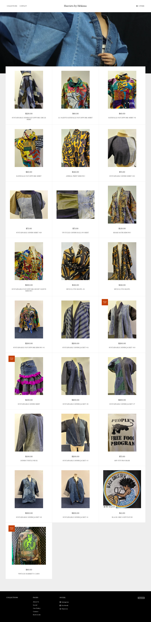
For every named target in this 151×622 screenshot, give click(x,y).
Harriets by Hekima (75, 6)
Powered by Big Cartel (141, 598)
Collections (12, 6)
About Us (36, 602)
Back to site (37, 615)
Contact (23, 6)
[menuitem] (12, 6)
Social (35, 605)
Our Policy (36, 608)
